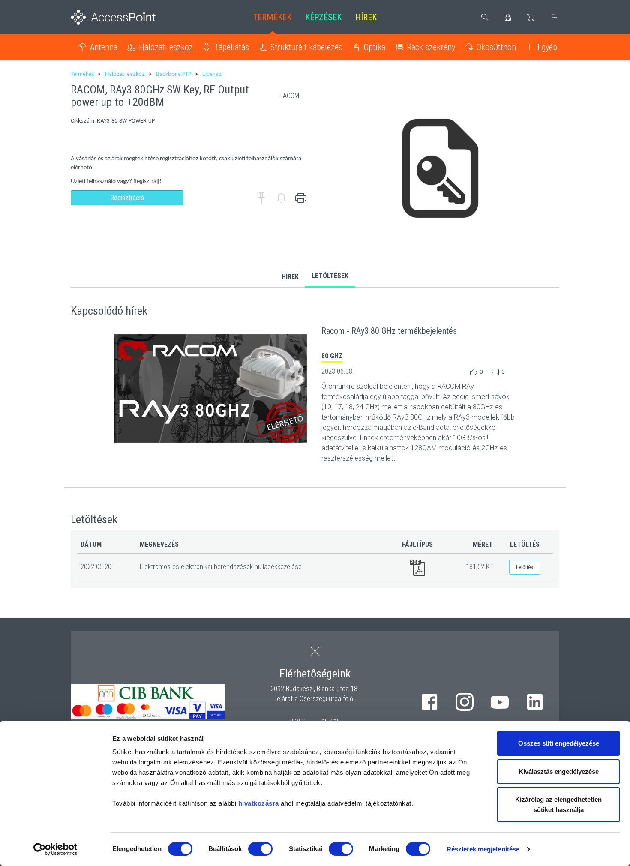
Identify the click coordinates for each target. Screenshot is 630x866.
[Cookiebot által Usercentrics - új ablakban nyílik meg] (55, 849)
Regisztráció (127, 198)
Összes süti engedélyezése (558, 743)
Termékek (272, 17)
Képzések (323, 17)
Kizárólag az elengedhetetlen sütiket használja (558, 804)
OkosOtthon (496, 47)
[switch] (260, 849)
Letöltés (524, 567)
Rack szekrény (431, 47)
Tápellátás (231, 47)
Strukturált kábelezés (306, 47)
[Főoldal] (127, 17)
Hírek (366, 17)
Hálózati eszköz (166, 47)
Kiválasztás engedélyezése (559, 771)
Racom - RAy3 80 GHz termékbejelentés (389, 331)
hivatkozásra (258, 803)
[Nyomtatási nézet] (301, 198)
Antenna (103, 47)
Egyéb (547, 47)
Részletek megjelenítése (483, 849)
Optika (374, 47)
